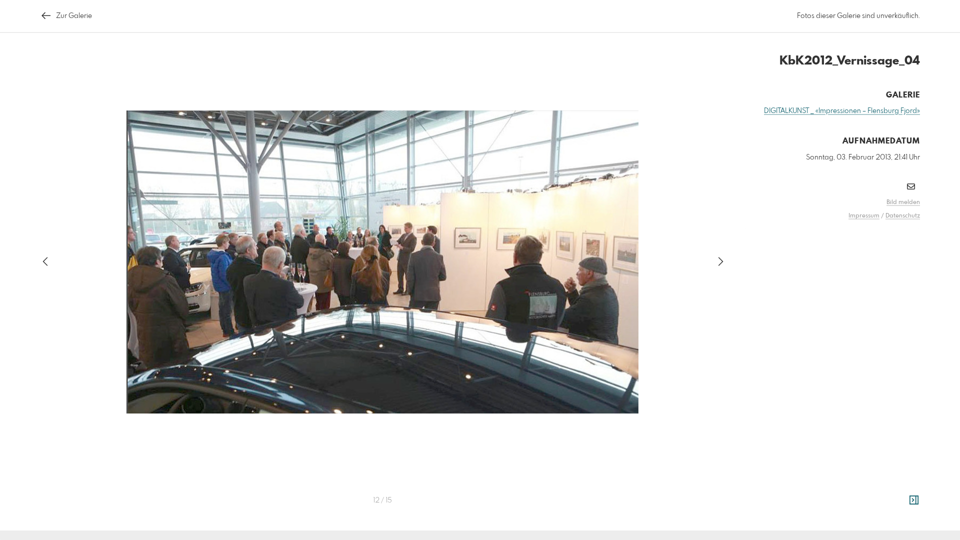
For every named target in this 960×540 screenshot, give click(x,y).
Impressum (864, 216)
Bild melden (903, 203)
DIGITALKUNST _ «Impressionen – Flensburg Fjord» (842, 111)
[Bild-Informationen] (914, 500)
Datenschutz (903, 216)
